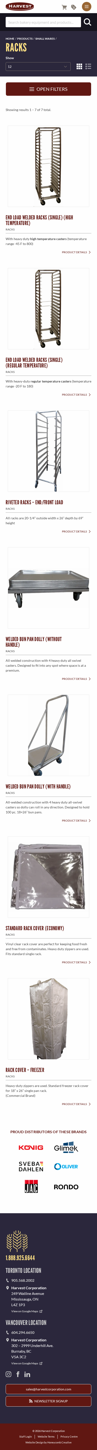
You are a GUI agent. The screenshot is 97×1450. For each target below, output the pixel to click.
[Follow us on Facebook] (18, 1374)
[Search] (87, 22)
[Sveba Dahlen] (31, 1166)
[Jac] (31, 1187)
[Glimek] (66, 1147)
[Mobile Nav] (86, 6)
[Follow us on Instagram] (8, 1374)
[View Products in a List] (88, 66)
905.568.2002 (22, 1280)
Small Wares (45, 38)
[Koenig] (31, 1147)
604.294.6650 (22, 1332)
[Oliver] (66, 1166)
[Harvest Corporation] (20, 6)
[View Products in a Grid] (79, 66)
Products (24, 38)
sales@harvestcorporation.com (48, 1389)
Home (10, 38)
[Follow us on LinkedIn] (27, 1374)
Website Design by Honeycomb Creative (48, 1442)
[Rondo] (66, 1187)
